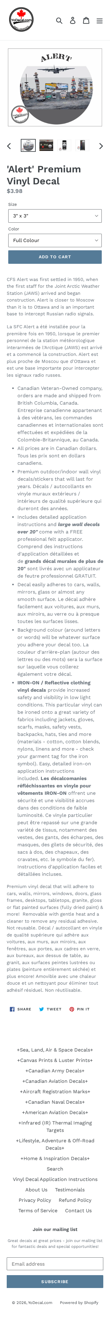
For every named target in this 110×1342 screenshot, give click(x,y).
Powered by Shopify (79, 1302)
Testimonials (70, 1190)
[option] (28, 145)
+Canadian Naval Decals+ (55, 1102)
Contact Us (78, 1210)
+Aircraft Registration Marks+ (55, 1091)
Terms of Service (37, 1210)
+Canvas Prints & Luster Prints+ (55, 1060)
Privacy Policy (35, 1200)
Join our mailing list (55, 1229)
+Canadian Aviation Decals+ (55, 1081)
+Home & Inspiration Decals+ (55, 1158)
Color (13, 228)
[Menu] (99, 20)
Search (55, 1169)
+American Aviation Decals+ (55, 1112)
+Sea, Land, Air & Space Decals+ (55, 1050)
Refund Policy (75, 1200)
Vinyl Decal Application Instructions (55, 1179)
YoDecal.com (40, 1302)
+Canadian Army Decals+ (55, 1071)
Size (12, 204)
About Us (36, 1190)
